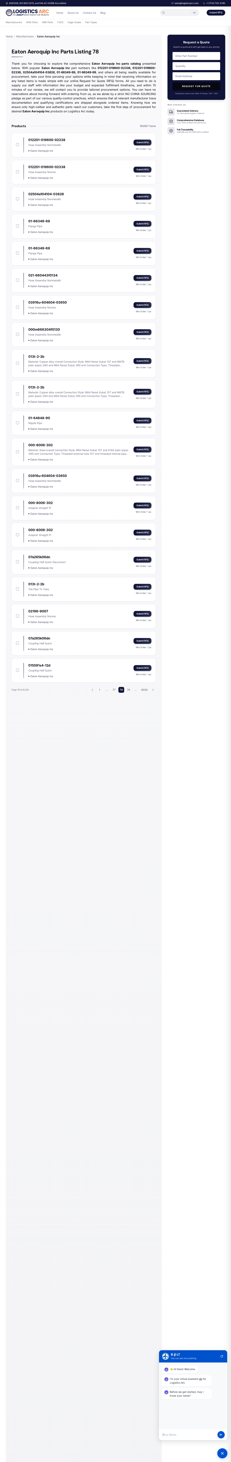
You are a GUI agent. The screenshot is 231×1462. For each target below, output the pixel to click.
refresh (222, 1356)
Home (59, 12)
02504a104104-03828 (46, 194)
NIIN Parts (47, 22)
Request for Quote (196, 86)
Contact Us (89, 12)
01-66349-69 (39, 221)
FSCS (60, 22)
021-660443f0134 (43, 275)
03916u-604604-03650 (47, 302)
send (221, 1435)
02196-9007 (38, 611)
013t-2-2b (36, 356)
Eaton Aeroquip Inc (41, 150)
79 (128, 689)
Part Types (91, 22)
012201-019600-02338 (46, 140)
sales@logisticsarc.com (187, 3)
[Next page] (153, 690)
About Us (73, 12)
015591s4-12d (39, 665)
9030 (144, 689)
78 (121, 689)
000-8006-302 (40, 445)
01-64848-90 (39, 418)
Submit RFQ (142, 142)
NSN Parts (32, 22)
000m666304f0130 (44, 329)
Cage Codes (74, 22)
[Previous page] (92, 690)
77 (114, 689)
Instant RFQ (216, 12)
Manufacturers (14, 22)
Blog (103, 12)
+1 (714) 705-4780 (215, 3)
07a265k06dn (39, 557)
